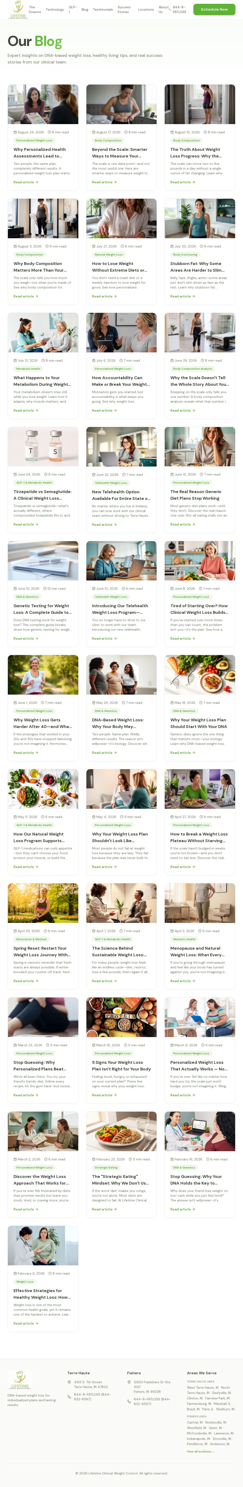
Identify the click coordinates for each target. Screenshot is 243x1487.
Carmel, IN (195, 1422)
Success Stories (124, 9)
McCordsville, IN (199, 1433)
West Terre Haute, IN (203, 1387)
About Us (164, 9)
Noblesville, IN (215, 1422)
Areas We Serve (202, 1372)
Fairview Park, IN (217, 1398)
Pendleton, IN (197, 1444)
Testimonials (103, 9)
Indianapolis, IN (198, 1439)
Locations (146, 9)
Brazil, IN (193, 1409)
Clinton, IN (195, 1398)
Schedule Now (214, 9)
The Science (35, 9)
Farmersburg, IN (199, 1404)
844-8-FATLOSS (179, 9)
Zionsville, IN (222, 1439)
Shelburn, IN (225, 1409)
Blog (85, 9)
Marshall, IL (222, 1404)
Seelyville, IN (221, 1393)
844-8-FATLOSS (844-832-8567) (92, 1396)
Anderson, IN (219, 1444)
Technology (55, 9)
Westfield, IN (196, 1428)
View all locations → (201, 1451)
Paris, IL (208, 1409)
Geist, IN (215, 1428)
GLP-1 (73, 9)
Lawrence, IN (224, 1433)
